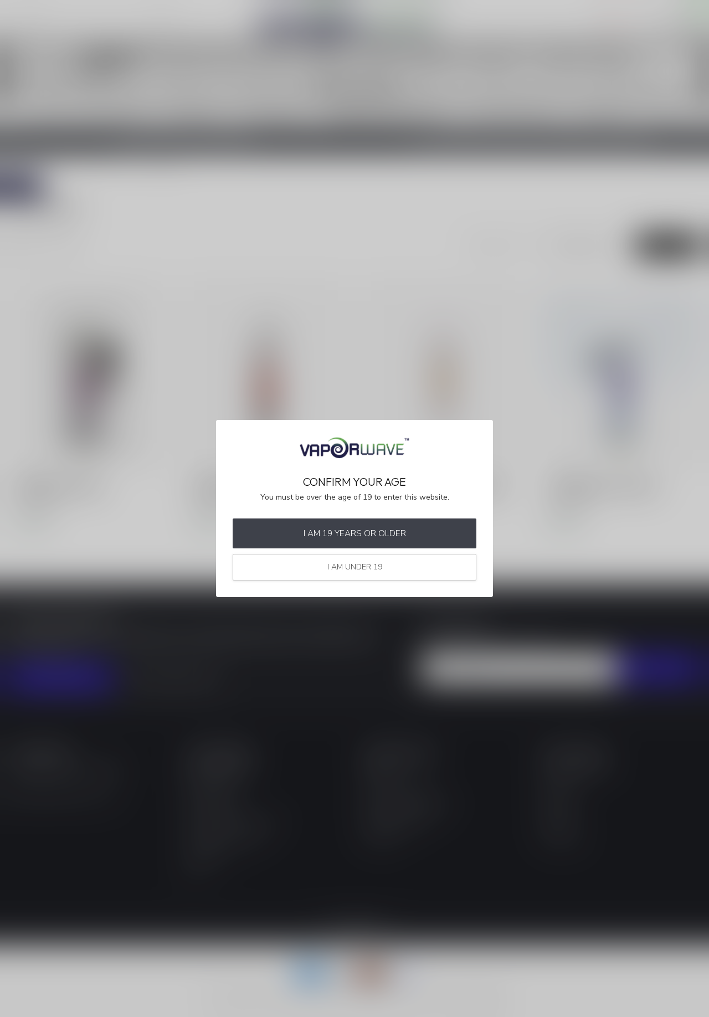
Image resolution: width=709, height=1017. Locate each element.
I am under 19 (354, 567)
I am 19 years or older (355, 533)
